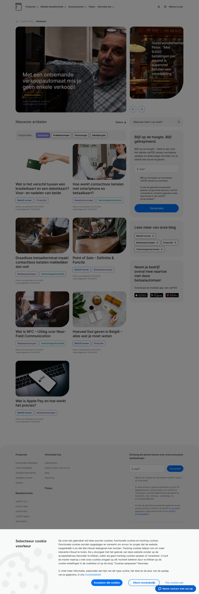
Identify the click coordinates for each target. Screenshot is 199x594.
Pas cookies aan (174, 582)
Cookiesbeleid (93, 574)
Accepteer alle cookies (107, 582)
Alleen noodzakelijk (144, 582)
